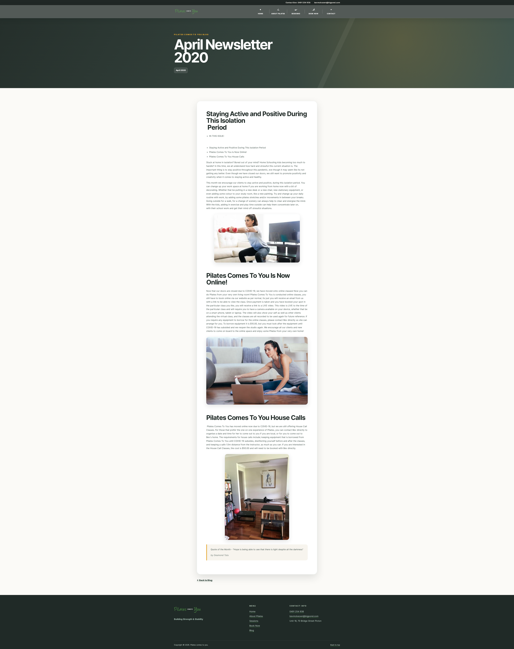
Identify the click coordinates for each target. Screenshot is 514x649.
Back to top (335, 645)
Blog (251, 630)
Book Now (313, 14)
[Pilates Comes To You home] (186, 11)
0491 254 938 (297, 611)
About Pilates (278, 14)
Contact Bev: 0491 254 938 (298, 2)
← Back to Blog (204, 580)
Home (260, 12)
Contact (331, 12)
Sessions (296, 14)
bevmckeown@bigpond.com (327, 2)
